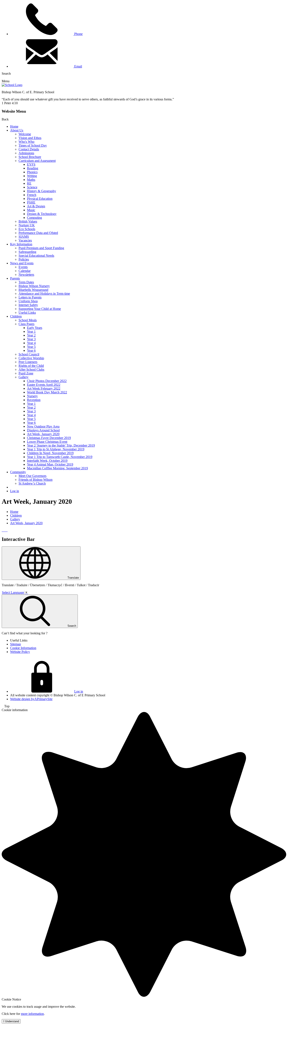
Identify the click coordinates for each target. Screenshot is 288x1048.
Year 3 (31, 339)
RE (29, 183)
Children (16, 316)
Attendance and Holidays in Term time (44, 293)
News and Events (22, 263)
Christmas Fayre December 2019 (49, 438)
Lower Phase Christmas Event (47, 441)
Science (32, 187)
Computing (34, 217)
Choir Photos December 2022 (47, 381)
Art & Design (36, 206)
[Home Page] (12, 85)
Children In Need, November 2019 (50, 453)
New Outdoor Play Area (43, 426)
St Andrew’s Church (32, 483)
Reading (32, 168)
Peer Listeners (28, 362)
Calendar (25, 271)
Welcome (25, 134)
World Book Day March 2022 (47, 392)
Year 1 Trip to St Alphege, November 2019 (55, 449)
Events (23, 267)
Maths (31, 179)
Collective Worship (31, 358)
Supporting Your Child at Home (40, 309)
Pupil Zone (26, 373)
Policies (24, 259)
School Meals (28, 320)
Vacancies (25, 240)
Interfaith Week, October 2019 (47, 460)
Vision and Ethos (30, 138)
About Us (16, 130)
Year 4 (31, 343)
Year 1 (31, 331)
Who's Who (26, 141)
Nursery (32, 396)
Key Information (21, 244)
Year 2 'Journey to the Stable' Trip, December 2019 (61, 445)
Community (18, 472)
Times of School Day (33, 145)
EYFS (31, 164)
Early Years (34, 328)
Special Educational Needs (36, 255)
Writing (32, 176)
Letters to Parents (30, 297)
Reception (33, 400)
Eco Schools (27, 229)
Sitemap (15, 644)
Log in (14, 491)
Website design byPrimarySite (31, 699)
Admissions (26, 153)
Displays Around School (43, 430)
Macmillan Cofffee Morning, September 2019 (57, 468)
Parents (15, 278)
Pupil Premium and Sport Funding (41, 248)
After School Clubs (31, 369)
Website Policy (20, 652)
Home (14, 126)
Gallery (23, 377)
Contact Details (29, 149)
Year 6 (31, 350)
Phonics (32, 172)
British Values (28, 221)
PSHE (31, 202)
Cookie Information (23, 648)
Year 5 (31, 346)
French (31, 195)
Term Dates (26, 282)
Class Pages (26, 324)
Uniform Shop (28, 301)
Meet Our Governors (32, 476)
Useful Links (27, 312)
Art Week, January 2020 (43, 434)
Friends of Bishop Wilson (35, 479)
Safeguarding (27, 252)
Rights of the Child (31, 365)
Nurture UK (27, 225)
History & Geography (41, 191)
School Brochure (30, 157)
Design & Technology (42, 214)
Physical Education (39, 198)
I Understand (11, 1021)
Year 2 (31, 335)
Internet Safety (28, 305)
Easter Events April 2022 (43, 384)
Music (31, 210)
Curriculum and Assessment (37, 160)
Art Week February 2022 (43, 388)
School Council (29, 354)
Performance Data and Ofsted (38, 233)
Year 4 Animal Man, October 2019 (50, 464)
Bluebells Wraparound (33, 290)
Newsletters (26, 274)
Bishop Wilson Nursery (34, 286)
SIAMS (24, 236)
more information (32, 1014)
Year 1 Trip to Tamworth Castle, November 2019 (59, 457)
